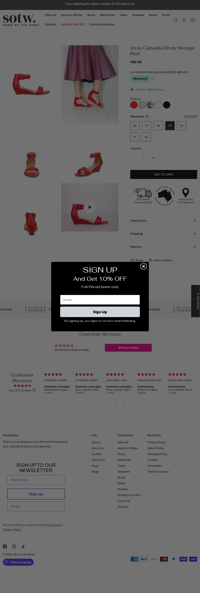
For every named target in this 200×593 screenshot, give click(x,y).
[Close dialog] (143, 266)
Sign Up (100, 312)
